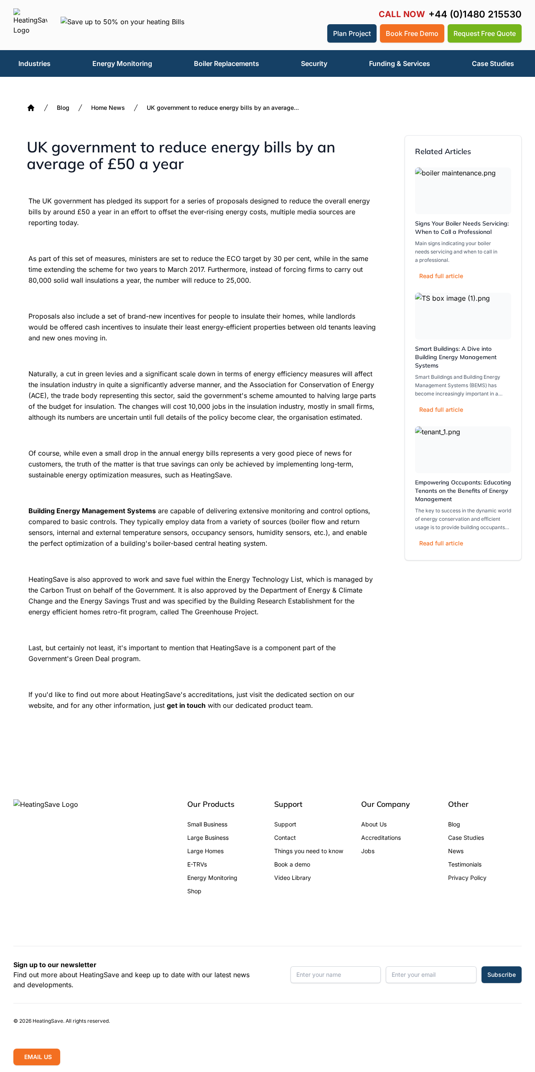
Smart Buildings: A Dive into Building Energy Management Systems (456, 357)
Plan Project (352, 33)
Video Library (292, 877)
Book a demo (292, 864)
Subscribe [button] (501, 974)
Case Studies (466, 837)
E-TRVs (197, 864)
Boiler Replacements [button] (226, 63)
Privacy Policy (467, 877)
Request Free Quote (484, 33)
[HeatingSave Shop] (294, 33)
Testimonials (465, 864)
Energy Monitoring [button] (122, 63)
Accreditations (381, 837)
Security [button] (314, 63)
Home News (108, 107)
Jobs (367, 850)
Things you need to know (308, 850)
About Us (374, 824)
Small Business (207, 824)
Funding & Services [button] (399, 63)
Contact (285, 837)
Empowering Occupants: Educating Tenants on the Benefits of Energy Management (463, 491)
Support (285, 824)
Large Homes (205, 850)
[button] (315, 33)
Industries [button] (34, 63)
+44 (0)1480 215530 (475, 14)
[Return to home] (30, 25)
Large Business (208, 837)
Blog (63, 107)
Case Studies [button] (493, 63)
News (456, 850)
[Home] (31, 108)
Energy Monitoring (212, 877)
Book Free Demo (412, 33)
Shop (194, 891)
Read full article (441, 275)
